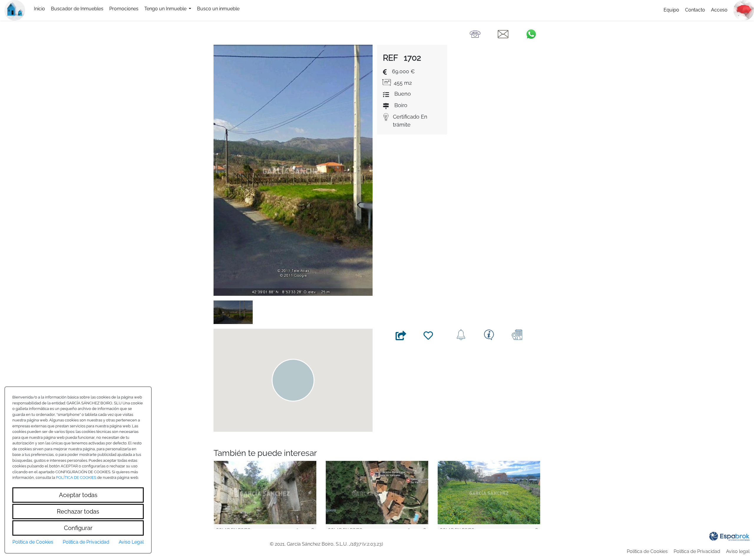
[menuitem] (39, 8)
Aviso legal (738, 551)
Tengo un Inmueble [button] (166, 8)
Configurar (78, 528)
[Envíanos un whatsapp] (531, 33)
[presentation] (77, 8)
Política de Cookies (647, 551)
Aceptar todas (78, 495)
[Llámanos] (475, 33)
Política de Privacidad (697, 551)
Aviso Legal (131, 542)
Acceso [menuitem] (719, 10)
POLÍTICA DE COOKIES (76, 477)
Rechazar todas (78, 511)
